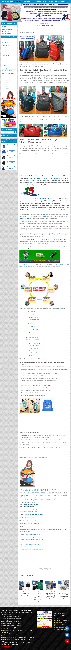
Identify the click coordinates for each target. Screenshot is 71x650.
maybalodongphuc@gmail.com (31, 504)
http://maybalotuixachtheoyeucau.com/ (34, 549)
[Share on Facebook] (39, 569)
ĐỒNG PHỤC (40, 492)
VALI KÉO (4, 65)
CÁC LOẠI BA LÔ (6, 45)
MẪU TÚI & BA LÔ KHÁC (8, 73)
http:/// (32, 520)
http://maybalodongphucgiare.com (13, 618)
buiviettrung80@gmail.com (56, 205)
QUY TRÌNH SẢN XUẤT (29, 1)
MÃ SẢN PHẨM (50, 1)
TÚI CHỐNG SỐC (7, 80)
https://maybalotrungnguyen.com (14, 620)
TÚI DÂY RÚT (6, 86)
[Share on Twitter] (42, 569)
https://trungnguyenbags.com (13, 621)
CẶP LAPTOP (6, 60)
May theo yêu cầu (18, 1)
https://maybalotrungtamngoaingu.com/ (34, 539)
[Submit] (15, 132)
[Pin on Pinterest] (47, 569)
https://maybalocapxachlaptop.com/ (33, 537)
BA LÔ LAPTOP (6, 48)
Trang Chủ (3, 1)
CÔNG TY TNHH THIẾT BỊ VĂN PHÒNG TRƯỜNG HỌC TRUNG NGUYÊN (37, 489)
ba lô (58, 176)
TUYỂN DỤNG (57, 1)
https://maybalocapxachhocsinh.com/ (32, 541)
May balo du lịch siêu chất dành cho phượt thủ (8, 32)
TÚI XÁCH (33, 492)
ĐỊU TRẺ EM (6, 88)
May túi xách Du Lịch (7, 29)
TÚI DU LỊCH (5, 68)
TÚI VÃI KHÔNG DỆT (7, 78)
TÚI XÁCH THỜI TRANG (8, 70)
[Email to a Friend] (44, 569)
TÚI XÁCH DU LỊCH (7, 42)
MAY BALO (27, 492)
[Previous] (19, 591)
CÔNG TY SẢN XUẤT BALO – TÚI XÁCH (29, 490)
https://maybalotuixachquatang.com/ (32, 544)
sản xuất (59, 308)
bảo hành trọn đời (57, 209)
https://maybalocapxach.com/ (14, 623)
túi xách (62, 176)
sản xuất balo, (31, 182)
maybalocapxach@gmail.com (12, 628)
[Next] (70, 591)
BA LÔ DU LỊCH (6, 40)
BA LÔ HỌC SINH (7, 50)
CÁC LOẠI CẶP (6, 55)
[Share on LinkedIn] (49, 569)
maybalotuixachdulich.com (14, 616)
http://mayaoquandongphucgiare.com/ (33, 514)
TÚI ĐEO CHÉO (6, 76)
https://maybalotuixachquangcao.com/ (32, 546)
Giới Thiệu (10, 1)
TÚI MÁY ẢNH (6, 84)
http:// (32, 509)
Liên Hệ (63, 1)
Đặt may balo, (63, 239)
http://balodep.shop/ (29, 517)
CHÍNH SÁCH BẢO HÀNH (40, 1)
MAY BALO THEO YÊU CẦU (43, 198)
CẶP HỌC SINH (6, 62)
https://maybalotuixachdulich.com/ (31, 511)
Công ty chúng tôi (44, 214)
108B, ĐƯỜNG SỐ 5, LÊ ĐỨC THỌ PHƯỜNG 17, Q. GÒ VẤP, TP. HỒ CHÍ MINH (46, 498)
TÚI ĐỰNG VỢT (6, 82)
